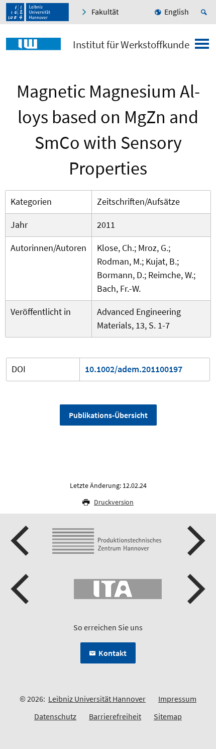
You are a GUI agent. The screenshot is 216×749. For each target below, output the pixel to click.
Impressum (177, 699)
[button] (21, 541)
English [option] (176, 12)
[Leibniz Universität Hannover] (37, 12)
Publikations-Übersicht (108, 415)
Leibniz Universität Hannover (97, 699)
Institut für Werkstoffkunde (131, 45)
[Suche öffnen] (205, 12)
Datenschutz (55, 716)
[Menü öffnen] (202, 46)
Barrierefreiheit (115, 716)
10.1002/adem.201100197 (133, 369)
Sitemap (168, 716)
